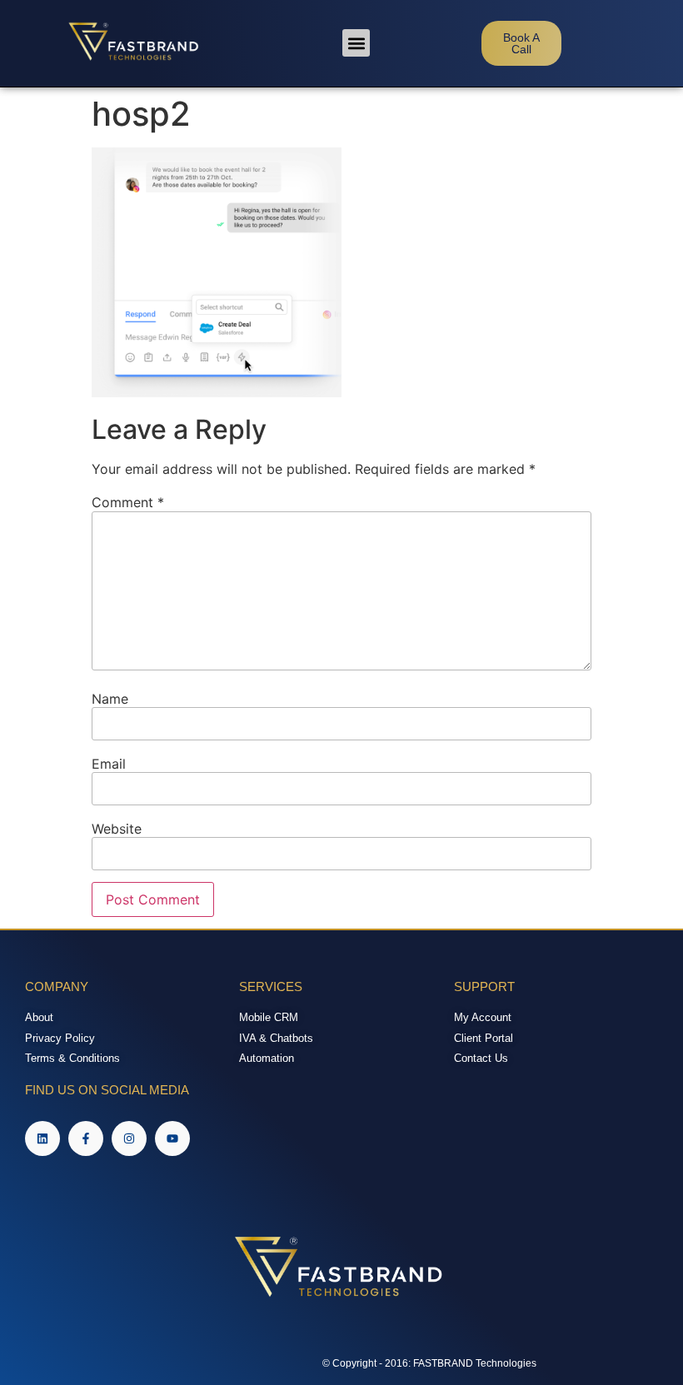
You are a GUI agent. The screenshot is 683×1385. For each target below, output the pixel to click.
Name (110, 698)
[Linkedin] (42, 1138)
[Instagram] (129, 1138)
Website (117, 828)
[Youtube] (172, 1138)
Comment (128, 502)
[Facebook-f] (85, 1138)
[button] (356, 43)
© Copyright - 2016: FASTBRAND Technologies (429, 1363)
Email (109, 763)
